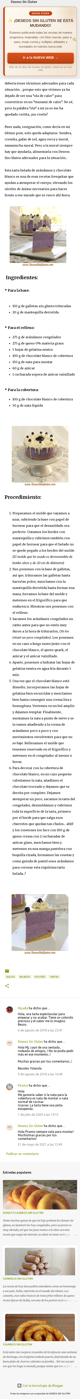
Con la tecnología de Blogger (42, 1385)
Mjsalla (23, 1008)
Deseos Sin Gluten (24, 1)
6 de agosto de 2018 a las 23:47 (40, 1030)
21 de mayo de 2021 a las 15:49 (40, 1144)
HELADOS (24, 977)
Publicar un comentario (22, 1154)
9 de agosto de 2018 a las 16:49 (40, 1074)
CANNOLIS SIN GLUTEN (18, 1278)
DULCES (10, 977)
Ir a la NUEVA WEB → (40, 57)
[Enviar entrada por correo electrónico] (7, 972)
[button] (7, 986)
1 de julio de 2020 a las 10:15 (38, 1114)
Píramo (23, 1085)
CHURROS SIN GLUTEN (17, 1344)
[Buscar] (74, 39)
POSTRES (40, 977)
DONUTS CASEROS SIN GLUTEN (23, 1212)
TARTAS (54, 977)
